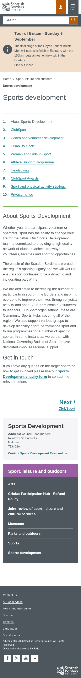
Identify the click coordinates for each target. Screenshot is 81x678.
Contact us (10, 595)
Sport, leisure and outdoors (34, 79)
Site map (9, 615)
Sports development (24, 553)
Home (7, 79)
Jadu (36, 648)
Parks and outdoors (24, 534)
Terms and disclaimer (17, 608)
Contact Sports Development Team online (37, 453)
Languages (10, 628)
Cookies (8, 622)
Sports (13, 543)
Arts (11, 484)
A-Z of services (13, 602)
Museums (16, 524)
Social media (11, 635)
